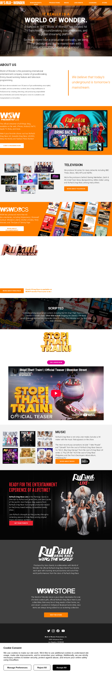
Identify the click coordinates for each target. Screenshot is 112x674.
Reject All (42, 667)
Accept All (61, 667)
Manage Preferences (17, 667)
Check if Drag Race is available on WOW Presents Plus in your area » (38, 290)
